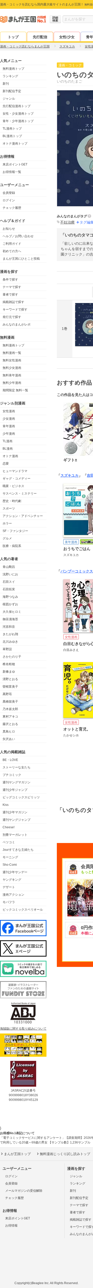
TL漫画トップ (12, 128)
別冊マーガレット (15, 835)
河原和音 (9, 627)
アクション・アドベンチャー (23, 516)
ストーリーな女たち (16, 767)
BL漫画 (8, 448)
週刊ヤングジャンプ (16, 820)
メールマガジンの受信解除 (23, 1190)
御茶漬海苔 (10, 619)
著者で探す (10, 294)
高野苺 (7, 694)
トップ (13, 37)
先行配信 (40, 37)
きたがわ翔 (10, 634)
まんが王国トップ (17, 1154)
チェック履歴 (12, 208)
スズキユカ (69, 475)
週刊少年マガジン (15, 812)
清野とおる (10, 679)
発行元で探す (12, 317)
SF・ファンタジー (15, 531)
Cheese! (8, 827)
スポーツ (9, 508)
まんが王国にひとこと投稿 (21, 258)
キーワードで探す (15, 309)
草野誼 (7, 649)
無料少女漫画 (12, 368)
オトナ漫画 (10, 456)
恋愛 (6, 463)
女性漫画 (9, 411)
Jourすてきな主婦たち (18, 850)
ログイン (9, 200)
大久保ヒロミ (12, 612)
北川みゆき (10, 641)
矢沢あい (9, 739)
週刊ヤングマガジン (16, 782)
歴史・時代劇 (12, 501)
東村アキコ (10, 716)
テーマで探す (12, 287)
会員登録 (9, 193)
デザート (9, 887)
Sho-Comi (10, 864)
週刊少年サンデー (15, 872)
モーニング (10, 857)
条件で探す (10, 279)
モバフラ (9, 902)
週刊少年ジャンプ (15, 790)
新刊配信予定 (12, 91)
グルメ (7, 538)
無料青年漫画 (12, 375)
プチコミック (12, 775)
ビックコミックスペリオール (23, 909)
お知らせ (9, 228)
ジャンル (9, 98)
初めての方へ (12, 251)
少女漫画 (9, 418)
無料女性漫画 (12, 360)
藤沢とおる (10, 724)
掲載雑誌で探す (13, 302)
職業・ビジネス (13, 486)
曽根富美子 (10, 686)
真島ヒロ (9, 731)
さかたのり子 (12, 656)
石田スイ (9, 582)
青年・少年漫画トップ (18, 121)
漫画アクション (13, 894)
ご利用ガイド (12, 243)
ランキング (10, 76)
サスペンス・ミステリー (20, 493)
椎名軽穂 (9, 664)
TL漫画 (7, 441)
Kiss (6, 805)
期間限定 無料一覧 (15, 390)
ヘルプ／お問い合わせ (18, 236)
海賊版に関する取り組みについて (23, 1028)
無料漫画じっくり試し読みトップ (65, 1154)
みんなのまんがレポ (16, 324)
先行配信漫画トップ (16, 106)
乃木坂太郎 (10, 709)
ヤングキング (12, 879)
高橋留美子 (10, 701)
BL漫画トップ (12, 136)
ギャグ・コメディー (16, 478)
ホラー (7, 523)
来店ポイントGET (15, 164)
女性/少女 (67, 37)
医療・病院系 (12, 546)
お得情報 (11, 1225)
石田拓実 (9, 589)
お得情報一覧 (12, 172)
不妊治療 (67, 222)
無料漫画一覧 (12, 353)
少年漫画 (9, 433)
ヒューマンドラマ (15, 471)
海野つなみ (10, 597)
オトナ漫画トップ (15, 143)
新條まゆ (9, 671)
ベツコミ (9, 842)
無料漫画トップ (13, 68)
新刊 (6, 83)
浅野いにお (10, 574)
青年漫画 (9, 426)
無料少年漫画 (12, 383)
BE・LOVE (10, 760)
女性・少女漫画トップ (18, 113)
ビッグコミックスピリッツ (21, 797)
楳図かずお (10, 604)
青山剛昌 (9, 567)
